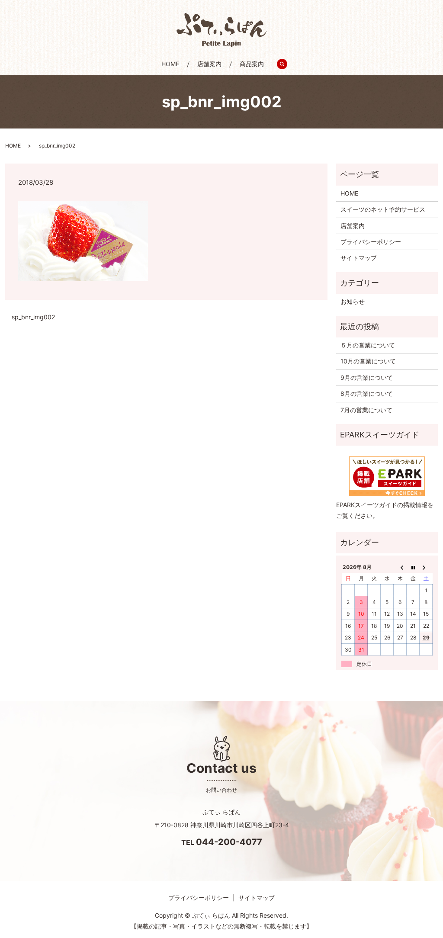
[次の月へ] (426, 566)
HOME (170, 63)
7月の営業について (366, 410)
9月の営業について (366, 377)
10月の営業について (368, 361)
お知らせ (352, 301)
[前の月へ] (400, 566)
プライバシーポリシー (370, 241)
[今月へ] (413, 566)
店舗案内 (209, 63)
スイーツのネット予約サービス (382, 209)
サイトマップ (358, 257)
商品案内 (252, 63)
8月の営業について (366, 393)
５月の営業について (367, 345)
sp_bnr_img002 (33, 317)
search (286, 64)
